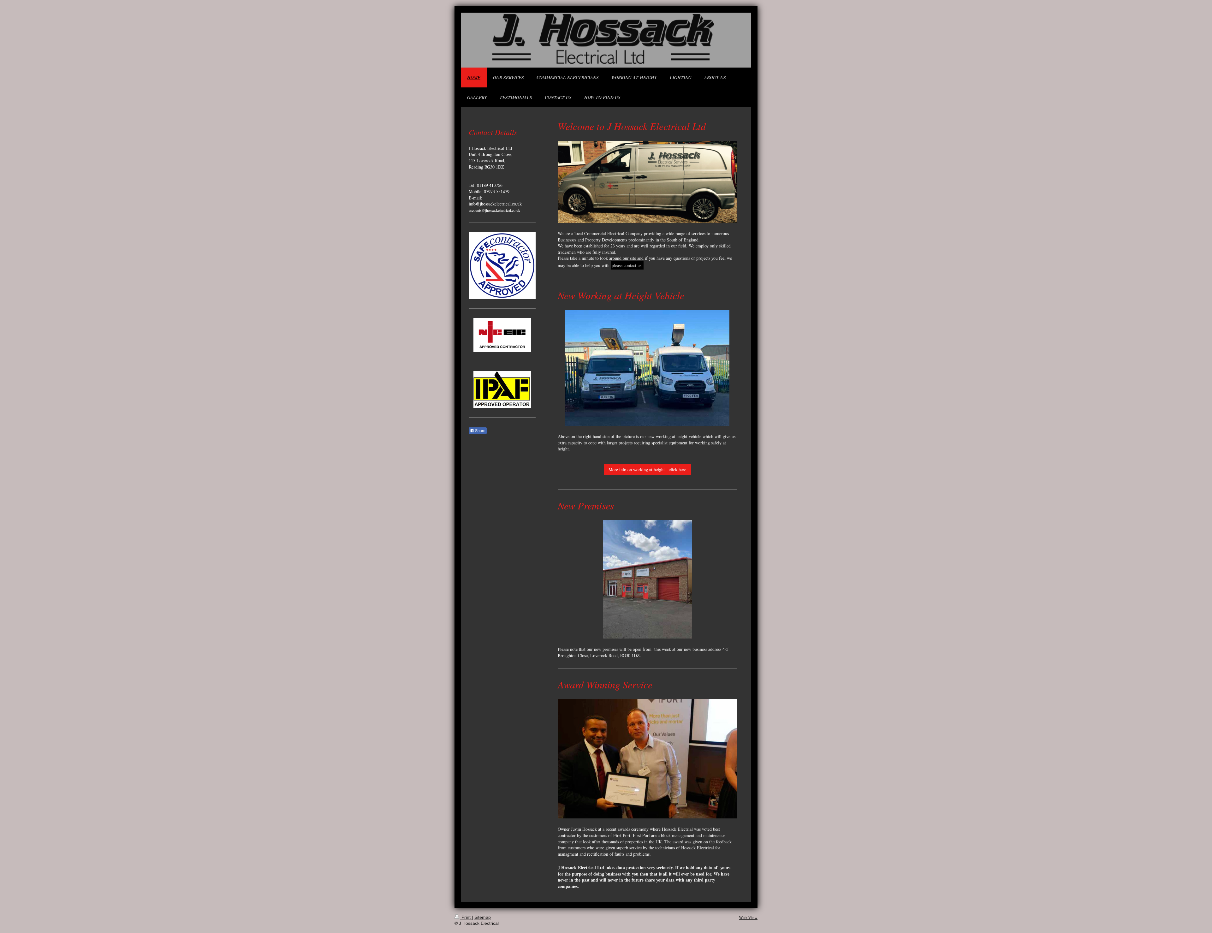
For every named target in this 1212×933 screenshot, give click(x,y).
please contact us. (627, 265)
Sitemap (482, 917)
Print (466, 917)
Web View (748, 917)
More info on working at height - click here (647, 469)
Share (479, 431)
